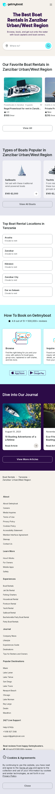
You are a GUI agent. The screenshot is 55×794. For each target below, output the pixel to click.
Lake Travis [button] (8, 686)
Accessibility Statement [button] (12, 530)
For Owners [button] (8, 562)
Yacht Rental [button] (8, 608)
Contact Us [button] (7, 544)
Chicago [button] (6, 695)
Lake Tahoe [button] (8, 677)
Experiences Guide (11, 645)
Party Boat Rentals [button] (10, 622)
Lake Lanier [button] (8, 673)
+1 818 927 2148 (10, 732)
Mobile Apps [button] (8, 567)
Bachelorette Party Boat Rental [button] (16, 617)
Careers (6, 508)
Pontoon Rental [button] (9, 604)
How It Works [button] (8, 558)
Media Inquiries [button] (9, 512)
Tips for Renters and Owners (15, 654)
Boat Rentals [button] (8, 586)
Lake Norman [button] (8, 699)
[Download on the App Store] (17, 373)
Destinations (8, 649)
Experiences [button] (9, 579)
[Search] (48, 46)
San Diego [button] (7, 681)
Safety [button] (6, 571)
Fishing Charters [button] (10, 595)
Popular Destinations (13, 661)
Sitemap (6, 539)
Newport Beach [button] (9, 690)
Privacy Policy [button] (9, 776)
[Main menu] (50, 4)
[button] (23, 89)
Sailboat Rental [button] (9, 613)
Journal (7, 629)
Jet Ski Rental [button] (9, 590)
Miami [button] (5, 668)
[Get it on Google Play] (37, 373)
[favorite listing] (41, 105)
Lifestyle (6, 640)
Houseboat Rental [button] (10, 599)
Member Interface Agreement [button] (15, 535)
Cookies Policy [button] (9, 526)
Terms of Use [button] (25, 768)
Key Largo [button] (7, 704)
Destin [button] (5, 708)
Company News (9, 636)
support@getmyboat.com (14, 736)
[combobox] (23, 45)
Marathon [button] (7, 713)
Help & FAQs (8, 727)
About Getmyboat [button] (10, 503)
